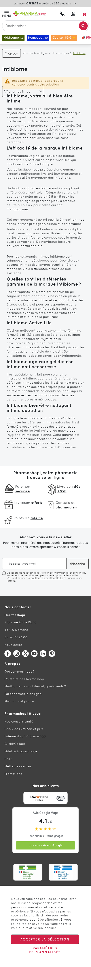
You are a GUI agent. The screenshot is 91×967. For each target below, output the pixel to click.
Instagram (16, 653)
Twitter (25, 653)
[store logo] (34, 13)
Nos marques (60, 53)
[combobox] (45, 25)
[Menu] (65, 794)
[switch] (60, 798)
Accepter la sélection (45, 939)
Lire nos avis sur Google (45, 845)
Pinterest (52, 653)
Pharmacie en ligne (35, 53)
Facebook (7, 653)
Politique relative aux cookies (34, 928)
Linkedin (43, 653)
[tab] (22, 91)
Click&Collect (14, 743)
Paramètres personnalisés (45, 950)
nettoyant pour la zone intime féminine (50, 330)
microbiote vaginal (25, 155)
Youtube (34, 653)
